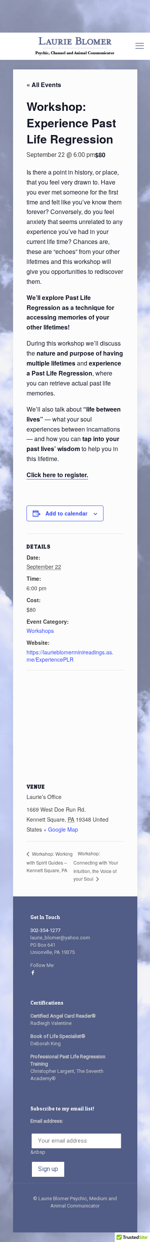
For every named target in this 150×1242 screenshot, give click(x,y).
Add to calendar (66, 513)
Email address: (46, 1121)
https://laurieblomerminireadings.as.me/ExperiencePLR (70, 655)
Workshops (40, 630)
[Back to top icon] (134, 1226)
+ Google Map (60, 829)
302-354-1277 (45, 930)
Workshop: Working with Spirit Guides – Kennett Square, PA (50, 861)
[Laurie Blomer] (75, 46)
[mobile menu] (139, 46)
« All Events (44, 84)
